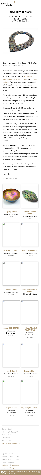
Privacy (11, 468)
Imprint (5, 468)
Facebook (15, 465)
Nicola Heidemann (20, 79)
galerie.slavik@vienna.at (11, 443)
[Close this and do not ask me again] (39, 472)
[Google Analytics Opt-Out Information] (2, 472)
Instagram (5, 465)
